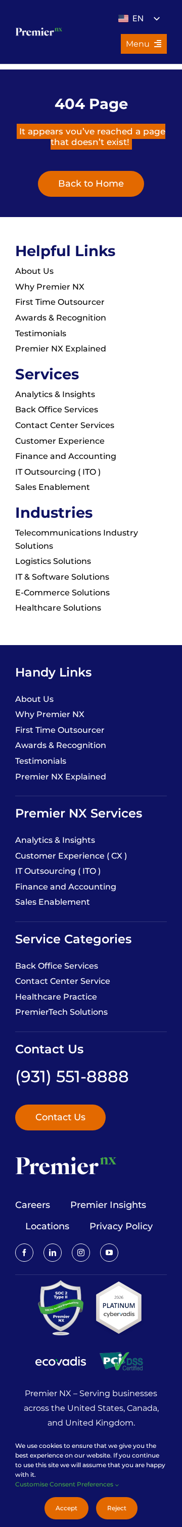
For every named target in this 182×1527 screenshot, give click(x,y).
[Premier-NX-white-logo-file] (38, 29)
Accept (66, 1508)
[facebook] (24, 1253)
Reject (116, 1508)
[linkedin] (52, 1253)
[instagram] (81, 1253)
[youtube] (109, 1253)
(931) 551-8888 (72, 1076)
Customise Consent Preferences (65, 1484)
